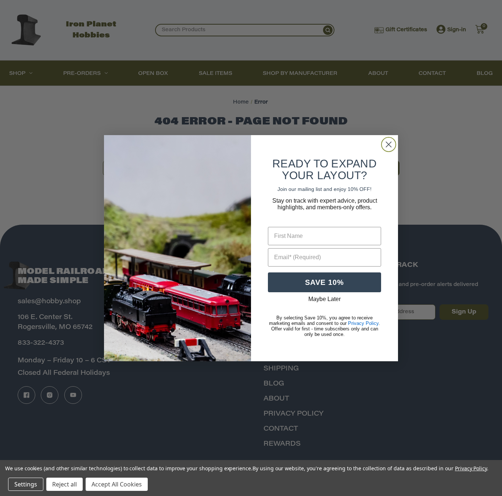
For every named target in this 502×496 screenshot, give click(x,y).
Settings (25, 484)
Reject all (64, 484)
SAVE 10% (324, 282)
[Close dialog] (388, 144)
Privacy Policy (471, 468)
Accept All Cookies (117, 484)
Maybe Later (324, 299)
